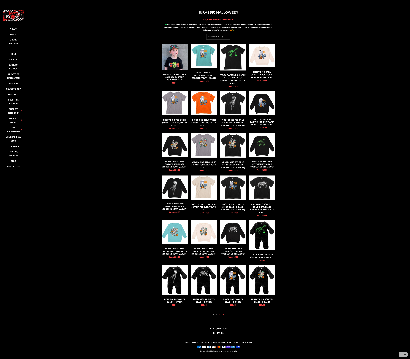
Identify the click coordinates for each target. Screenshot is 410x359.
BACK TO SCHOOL (13, 67)
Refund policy (247, 342)
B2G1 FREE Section (13, 102)
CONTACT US (13, 166)
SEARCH (13, 59)
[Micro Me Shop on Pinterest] (218, 333)
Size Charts (205, 342)
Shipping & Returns (218, 342)
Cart (14, 29)
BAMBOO (13, 83)
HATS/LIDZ (13, 94)
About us (195, 342)
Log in (13, 34)
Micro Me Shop (217, 351)
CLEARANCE (13, 146)
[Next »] (223, 315)
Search (187, 342)
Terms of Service (233, 342)
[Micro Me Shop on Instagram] (222, 333)
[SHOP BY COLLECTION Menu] (21, 111)
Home (13, 54)
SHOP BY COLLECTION (13, 111)
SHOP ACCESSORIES (13, 129)
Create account (13, 42)
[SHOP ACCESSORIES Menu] (21, 129)
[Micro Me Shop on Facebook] (214, 333)
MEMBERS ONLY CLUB (13, 139)
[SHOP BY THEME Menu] (21, 120)
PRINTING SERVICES (13, 154)
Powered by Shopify (230, 351)
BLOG (13, 161)
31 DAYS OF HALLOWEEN (13, 76)
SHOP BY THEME (13, 120)
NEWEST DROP (13, 89)
